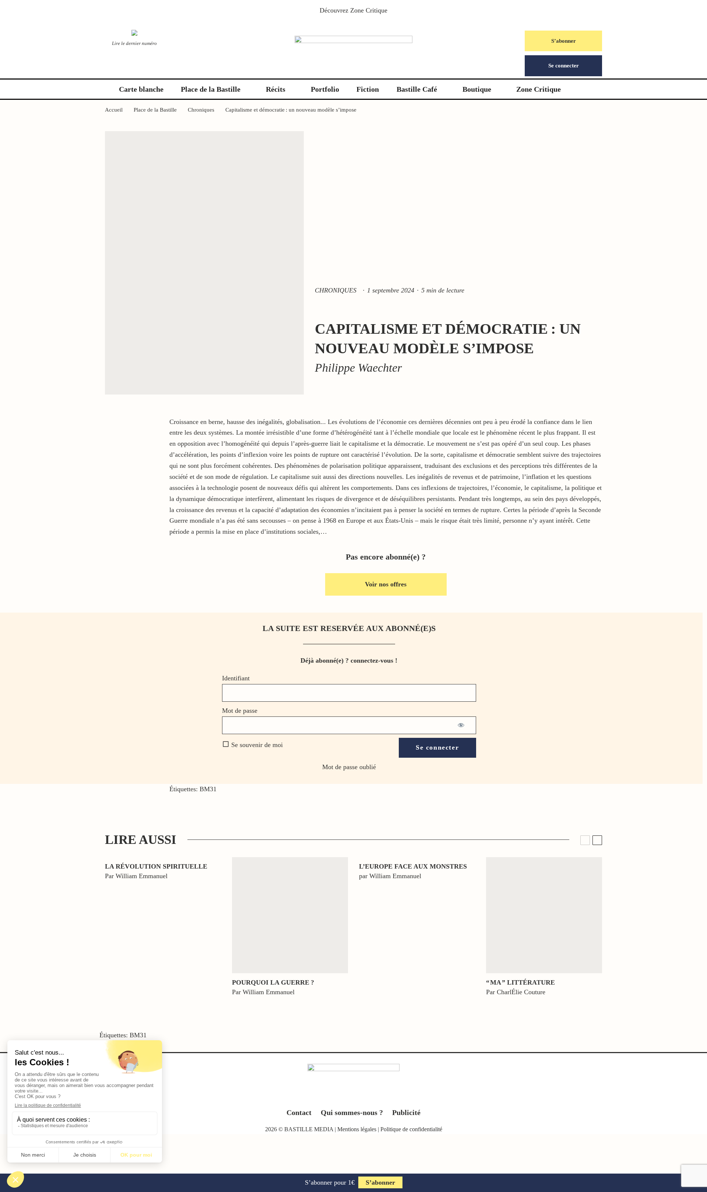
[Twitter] (339, 1096)
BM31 (208, 789)
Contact (299, 1112)
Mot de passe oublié (349, 767)
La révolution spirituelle (156, 866)
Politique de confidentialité (411, 1129)
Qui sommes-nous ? (352, 1112)
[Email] (33, 921)
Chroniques (335, 290)
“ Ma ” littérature (520, 982)
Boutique (476, 89)
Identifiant (236, 678)
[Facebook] (325, 1096)
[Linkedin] (368, 1096)
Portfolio (325, 89)
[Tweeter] (33, 870)
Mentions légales (356, 1129)
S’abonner (563, 41)
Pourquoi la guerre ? (273, 982)
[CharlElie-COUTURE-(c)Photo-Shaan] (544, 915)
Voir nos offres (386, 584)
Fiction (367, 89)
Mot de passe (239, 710)
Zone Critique (368, 10)
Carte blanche (141, 89)
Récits (275, 89)
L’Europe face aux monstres (413, 866)
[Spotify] (382, 1096)
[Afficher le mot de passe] (461, 725)
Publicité (406, 1112)
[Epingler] (33, 887)
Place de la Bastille (210, 89)
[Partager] (33, 853)
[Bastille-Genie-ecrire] (290, 915)
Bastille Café (417, 89)
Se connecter (563, 66)
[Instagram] (354, 1096)
